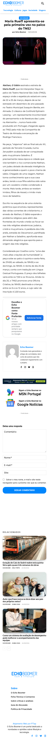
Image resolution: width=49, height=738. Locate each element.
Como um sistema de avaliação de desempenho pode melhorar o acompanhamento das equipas (24, 637)
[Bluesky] (29, 367)
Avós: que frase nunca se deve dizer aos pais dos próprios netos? (23, 600)
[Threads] (33, 367)
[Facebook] (21, 367)
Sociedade (24, 18)
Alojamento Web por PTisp (24, 723)
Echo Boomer (21, 32)
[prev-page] (4, 648)
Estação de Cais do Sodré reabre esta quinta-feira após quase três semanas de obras (23, 563)
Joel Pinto (16, 568)
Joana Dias (16, 604)
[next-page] (8, 648)
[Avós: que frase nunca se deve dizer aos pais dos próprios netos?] (24, 584)
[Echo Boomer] (13, 3)
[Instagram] (25, 367)
